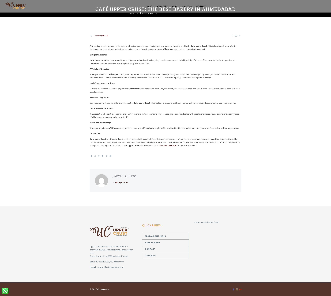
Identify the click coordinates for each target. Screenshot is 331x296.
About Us (161, 6)
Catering (150, 255)
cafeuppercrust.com (167, 145)
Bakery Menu (152, 242)
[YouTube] (240, 289)
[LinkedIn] (107, 156)
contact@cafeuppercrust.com (110, 267)
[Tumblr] (103, 156)
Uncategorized (101, 35)
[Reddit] (110, 156)
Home (149, 6)
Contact (201, 6)
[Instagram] (237, 289)
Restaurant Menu (155, 236)
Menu (174, 6)
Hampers (187, 6)
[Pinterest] (99, 156)
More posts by (121, 182)
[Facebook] (92, 156)
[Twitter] (95, 156)
